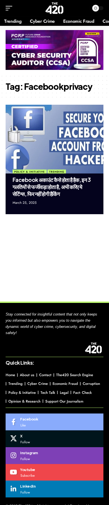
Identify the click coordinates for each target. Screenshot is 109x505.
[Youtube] (54, 472)
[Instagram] (54, 455)
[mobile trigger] (10, 8)
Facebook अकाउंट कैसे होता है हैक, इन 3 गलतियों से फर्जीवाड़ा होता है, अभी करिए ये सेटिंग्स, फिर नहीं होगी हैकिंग (52, 186)
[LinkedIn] (54, 489)
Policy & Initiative (29, 171)
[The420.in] (54, 8)
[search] (84, 8)
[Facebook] (54, 421)
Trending (56, 171)
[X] (54, 438)
